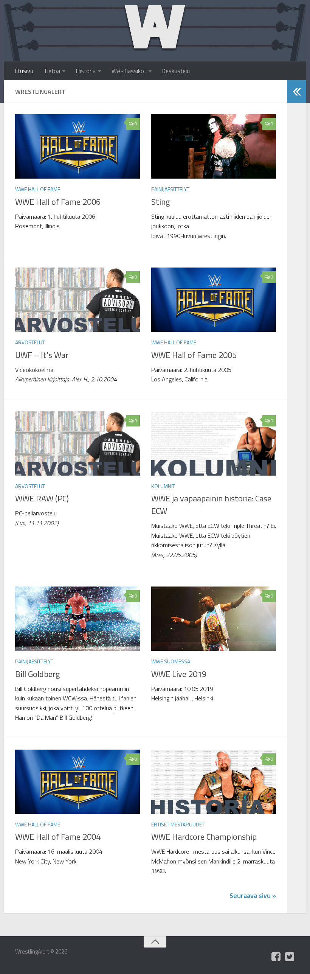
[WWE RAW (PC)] (77, 443)
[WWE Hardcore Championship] (213, 782)
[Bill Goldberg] (77, 619)
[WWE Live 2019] (213, 619)
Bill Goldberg (37, 673)
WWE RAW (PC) (42, 498)
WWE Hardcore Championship (204, 836)
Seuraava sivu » (252, 895)
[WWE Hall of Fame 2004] (77, 782)
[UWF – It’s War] (77, 300)
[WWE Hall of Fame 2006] (77, 146)
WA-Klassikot (129, 70)
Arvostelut (30, 342)
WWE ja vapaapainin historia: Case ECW (211, 504)
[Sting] (213, 146)
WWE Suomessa (170, 661)
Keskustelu (176, 70)
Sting (160, 201)
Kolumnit (163, 486)
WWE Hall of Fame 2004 (58, 836)
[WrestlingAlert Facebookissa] (276, 956)
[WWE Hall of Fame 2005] (213, 300)
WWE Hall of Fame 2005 (194, 355)
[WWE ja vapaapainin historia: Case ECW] (213, 443)
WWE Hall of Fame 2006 (58, 201)
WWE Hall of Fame (37, 189)
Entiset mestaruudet (178, 824)
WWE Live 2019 (178, 673)
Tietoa (52, 70)
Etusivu (24, 70)
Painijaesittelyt (170, 189)
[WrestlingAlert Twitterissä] (289, 956)
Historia (86, 70)
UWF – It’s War (41, 355)
